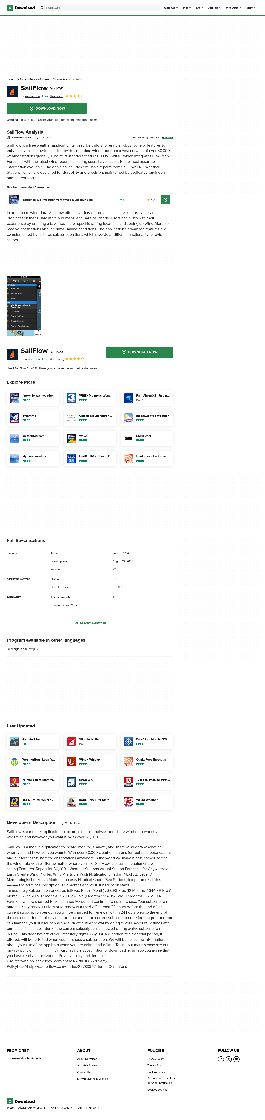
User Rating (57, 96)
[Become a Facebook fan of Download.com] (221, 1059)
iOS (198, 7)
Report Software (93, 623)
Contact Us (83, 1072)
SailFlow (42, 88)
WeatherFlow (72, 823)
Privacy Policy (155, 1058)
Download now (50, 108)
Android (213, 7)
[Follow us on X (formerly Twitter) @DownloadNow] (229, 1059)
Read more (167, 137)
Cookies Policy (156, 1072)
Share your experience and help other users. (68, 120)
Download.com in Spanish (92, 1079)
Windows (169, 7)
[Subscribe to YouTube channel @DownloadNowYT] (236, 1059)
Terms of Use (155, 1065)
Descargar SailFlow (20, 649)
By (30, 96)
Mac (185, 7)
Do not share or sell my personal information (161, 1081)
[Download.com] (21, 8)
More (249, 7)
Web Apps (232, 7)
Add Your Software (88, 1065)
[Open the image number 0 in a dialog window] (24, 306)
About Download (87, 1058)
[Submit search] (42, 8)
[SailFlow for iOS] (12, 91)
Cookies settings (157, 1089)
